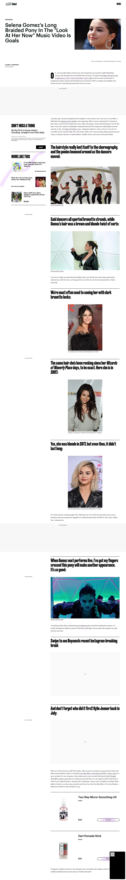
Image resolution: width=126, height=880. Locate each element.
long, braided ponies (82, 626)
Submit (41, 147)
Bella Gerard (13, 64)
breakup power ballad (68, 121)
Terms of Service (38, 139)
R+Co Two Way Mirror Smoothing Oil (89, 773)
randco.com (111, 773)
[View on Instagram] (85, 674)
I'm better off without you (71, 129)
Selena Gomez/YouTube (57, 205)
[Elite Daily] (11, 4)
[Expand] (111, 853)
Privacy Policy (14, 140)
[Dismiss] (123, 853)
